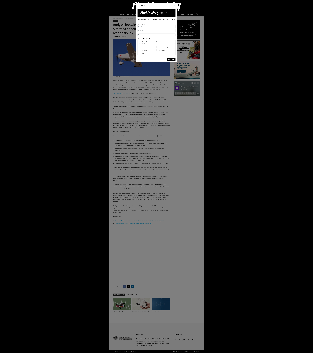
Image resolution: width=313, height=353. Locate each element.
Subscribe (171, 59)
